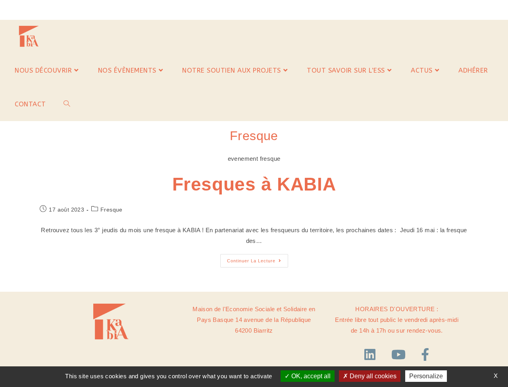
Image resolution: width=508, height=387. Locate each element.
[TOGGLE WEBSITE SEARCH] (67, 104)
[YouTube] (400, 355)
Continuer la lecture (257, 258)
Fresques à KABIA (254, 184)
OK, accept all (310, 376)
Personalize (426, 376)
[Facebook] (425, 355)
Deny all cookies (372, 376)
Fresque (111, 209)
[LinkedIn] (371, 355)
